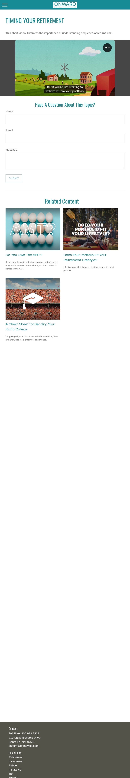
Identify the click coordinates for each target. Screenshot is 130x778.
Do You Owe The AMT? (24, 255)
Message (11, 149)
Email (9, 130)
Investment (16, 761)
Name (9, 111)
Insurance (15, 769)
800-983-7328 (30, 733)
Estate (13, 765)
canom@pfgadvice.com (24, 745)
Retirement (16, 757)
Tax (11, 773)
